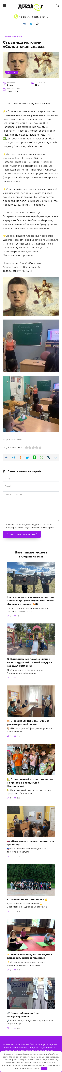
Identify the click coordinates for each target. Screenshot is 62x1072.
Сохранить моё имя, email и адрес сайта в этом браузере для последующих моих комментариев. (30, 526)
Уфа (20, 439)
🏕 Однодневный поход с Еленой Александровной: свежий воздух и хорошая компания (29, 662)
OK (44, 1068)
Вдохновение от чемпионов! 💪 (27, 899)
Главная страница (12, 36)
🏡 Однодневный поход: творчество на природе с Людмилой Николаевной (30, 783)
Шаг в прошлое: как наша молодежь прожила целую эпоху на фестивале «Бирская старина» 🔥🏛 (31, 600)
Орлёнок (11, 72)
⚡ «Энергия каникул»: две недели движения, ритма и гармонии (29, 956)
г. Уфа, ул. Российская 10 (33, 16)
